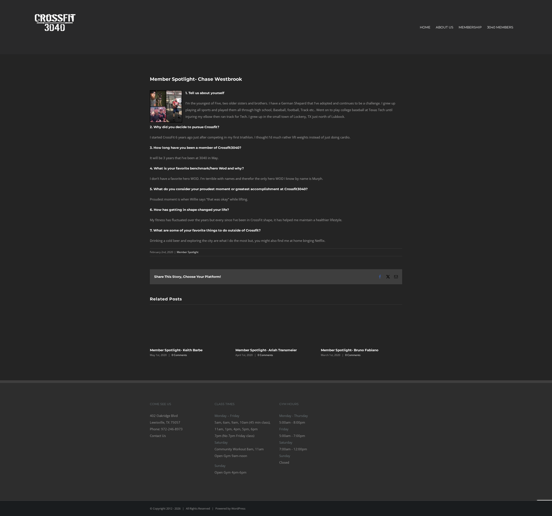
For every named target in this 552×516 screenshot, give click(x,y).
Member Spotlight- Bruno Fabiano (349, 350)
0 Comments (179, 355)
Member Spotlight (187, 252)
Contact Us (158, 436)
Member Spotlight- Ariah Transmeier (266, 350)
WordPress (238, 508)
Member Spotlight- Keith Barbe (176, 350)
